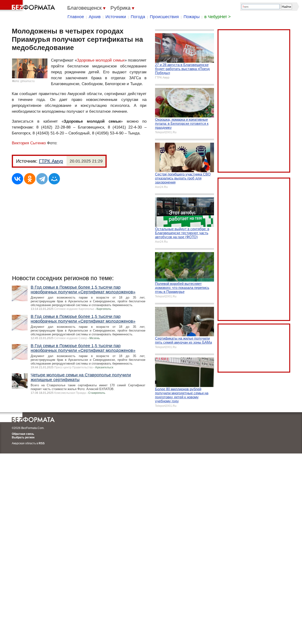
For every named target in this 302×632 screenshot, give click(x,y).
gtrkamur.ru (27, 81)
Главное (75, 16)
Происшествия (164, 16)
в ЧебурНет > (217, 16)
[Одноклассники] (29, 178)
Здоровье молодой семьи (101, 60)
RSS (42, 443)
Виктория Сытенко (29, 143)
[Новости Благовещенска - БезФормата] (28, 6)
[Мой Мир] (54, 178)
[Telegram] (42, 178)
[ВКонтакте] (17, 178)
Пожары (192, 16)
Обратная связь (23, 434)
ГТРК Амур (51, 161)
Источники (115, 16)
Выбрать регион (23, 437)
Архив (95, 16)
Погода (138, 16)
